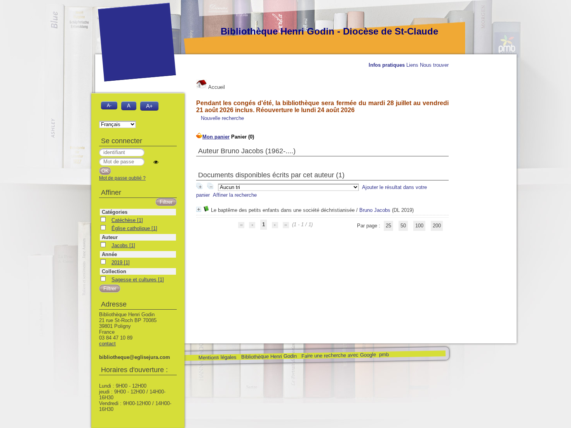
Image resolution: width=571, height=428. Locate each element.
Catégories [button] (114, 212)
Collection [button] (114, 271)
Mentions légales (217, 357)
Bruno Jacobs (374, 210)
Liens (412, 65)
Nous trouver (434, 65)
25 (388, 226)
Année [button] (109, 254)
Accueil (216, 87)
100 (419, 226)
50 (403, 226)
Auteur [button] (110, 237)
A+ (149, 106)
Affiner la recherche (235, 195)
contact (107, 344)
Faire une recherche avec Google (338, 355)
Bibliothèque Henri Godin (268, 356)
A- (109, 105)
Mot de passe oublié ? (122, 178)
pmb (383, 354)
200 (437, 226)
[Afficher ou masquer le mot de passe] (155, 162)
